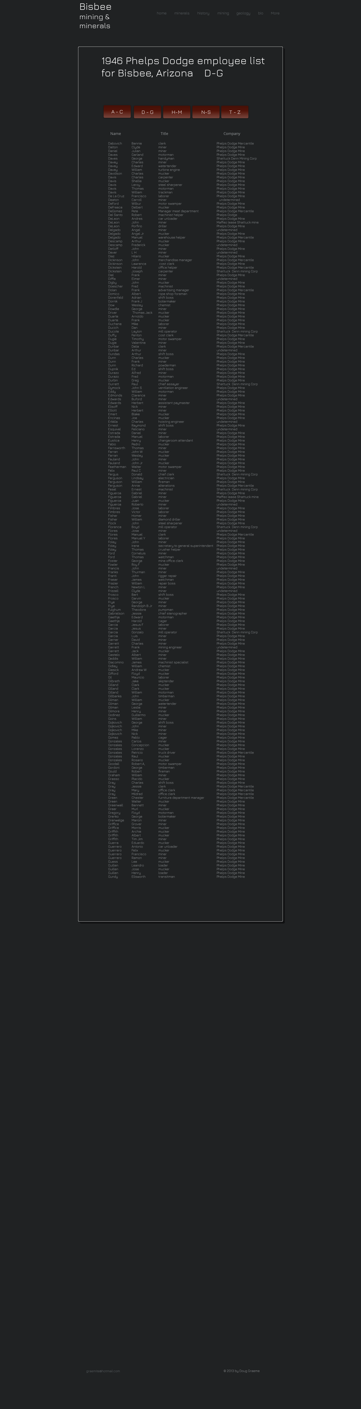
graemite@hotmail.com (103, 1371)
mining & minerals (94, 21)
